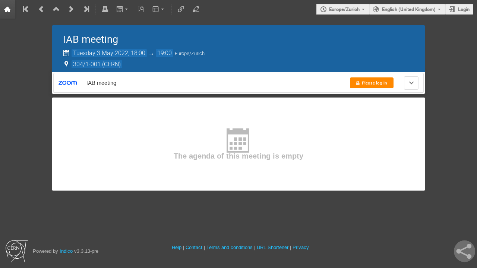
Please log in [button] (374, 83)
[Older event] (41, 9)
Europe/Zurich (344, 9)
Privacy (301, 247)
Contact (194, 247)
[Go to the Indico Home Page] (7, 9)
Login (464, 9)
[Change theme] (159, 9)
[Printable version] (104, 9)
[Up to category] (56, 9)
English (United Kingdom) (409, 9)
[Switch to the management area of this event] (195, 9)
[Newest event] (85, 9)
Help (176, 247)
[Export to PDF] (140, 9)
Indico (66, 251)
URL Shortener (272, 247)
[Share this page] (464, 251)
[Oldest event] (26, 9)
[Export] (122, 9)
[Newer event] (71, 9)
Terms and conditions (229, 247)
